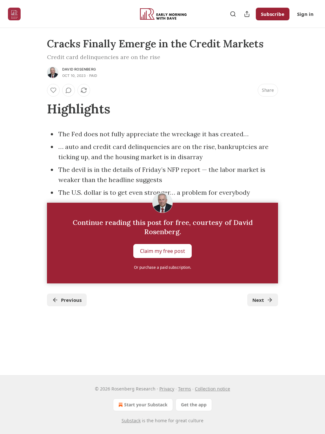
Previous (71, 300)
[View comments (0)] (68, 90)
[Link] (38, 109)
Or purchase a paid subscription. (162, 267)
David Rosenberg (79, 69)
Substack (131, 420)
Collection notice (212, 389)
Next (258, 300)
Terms (184, 389)
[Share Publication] (247, 14)
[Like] (53, 90)
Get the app (194, 405)
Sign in (305, 14)
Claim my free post (162, 251)
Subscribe (272, 14)
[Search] (233, 14)
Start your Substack (146, 405)
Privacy (166, 389)
